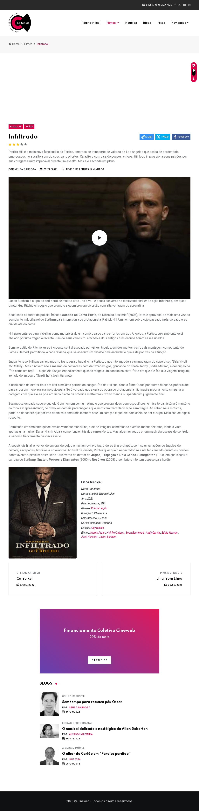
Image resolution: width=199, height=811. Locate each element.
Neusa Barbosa (79, 707)
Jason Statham (107, 536)
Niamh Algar (97, 532)
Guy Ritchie (97, 527)
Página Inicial (90, 23)
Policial (95, 508)
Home (16, 44)
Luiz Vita (75, 759)
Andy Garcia (153, 532)
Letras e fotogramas (77, 723)
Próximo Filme (169, 573)
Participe (99, 660)
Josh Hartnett (89, 536)
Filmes (111, 23)
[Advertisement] (99, 87)
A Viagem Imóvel (73, 748)
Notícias (131, 23)
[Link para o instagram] (189, 5)
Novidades (178, 23)
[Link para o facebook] (175, 5)
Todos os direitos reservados (112, 801)
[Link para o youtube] (184, 5)
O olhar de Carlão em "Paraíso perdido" (96, 754)
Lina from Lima (169, 578)
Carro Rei (25, 578)
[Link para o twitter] (179, 5)
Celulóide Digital (74, 696)
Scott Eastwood (135, 532)
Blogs (147, 23)
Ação (104, 508)
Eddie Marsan (169, 532)
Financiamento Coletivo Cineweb (99, 634)
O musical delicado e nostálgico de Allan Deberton (105, 729)
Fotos (161, 23)
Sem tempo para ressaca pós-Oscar (92, 702)
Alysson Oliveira (81, 734)
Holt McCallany (115, 532)
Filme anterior (30, 573)
